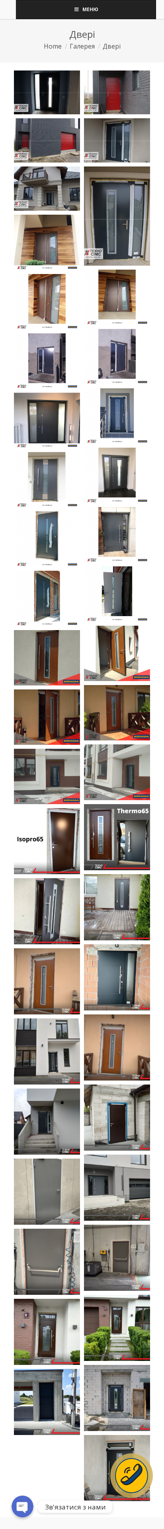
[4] (117, 356)
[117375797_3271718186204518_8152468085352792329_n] (117, 594)
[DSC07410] (47, 188)
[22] (117, 1398)
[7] (47, 776)
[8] (47, 420)
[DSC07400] (117, 140)
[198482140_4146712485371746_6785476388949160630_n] (47, 657)
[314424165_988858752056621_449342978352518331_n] (117, 837)
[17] (47, 479)
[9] (117, 475)
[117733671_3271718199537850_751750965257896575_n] (47, 598)
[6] (117, 416)
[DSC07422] (47, 92)
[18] (117, 534)
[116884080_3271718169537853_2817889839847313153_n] (47, 539)
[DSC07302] (47, 140)
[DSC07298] (117, 92)
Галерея (82, 46)
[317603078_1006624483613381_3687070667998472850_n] (47, 911)
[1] (47, 242)
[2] (117, 297)
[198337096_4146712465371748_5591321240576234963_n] (117, 653)
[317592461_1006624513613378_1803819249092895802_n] (117, 907)
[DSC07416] (117, 216)
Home (53, 46)
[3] (47, 301)
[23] (47, 1402)
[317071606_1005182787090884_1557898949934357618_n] (47, 841)
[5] (47, 361)
